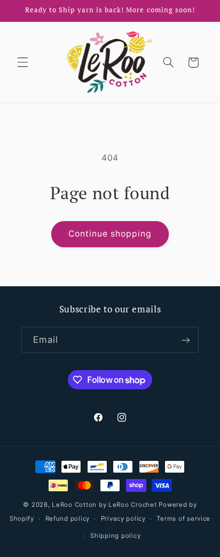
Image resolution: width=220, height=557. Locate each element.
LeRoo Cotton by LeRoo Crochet (104, 504)
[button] (22, 62)
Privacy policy (123, 518)
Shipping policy (115, 535)
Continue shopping (110, 234)
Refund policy (67, 518)
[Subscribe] (186, 340)
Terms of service (183, 518)
